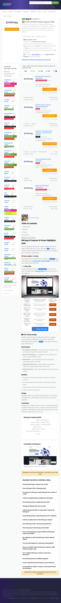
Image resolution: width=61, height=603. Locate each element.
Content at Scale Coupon (7, 263)
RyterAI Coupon (6, 234)
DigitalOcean (34, 598)
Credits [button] (40, 71)
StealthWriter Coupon (8, 133)
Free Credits (18, 11)
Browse (11, 11)
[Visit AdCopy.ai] (40, 286)
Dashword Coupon (7, 106)
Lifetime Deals (52, 11)
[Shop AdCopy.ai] (12, 22)
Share (52, 99)
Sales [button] (47, 71)
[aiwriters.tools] (6, 4)
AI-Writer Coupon (6, 172)
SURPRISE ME (11, 29)
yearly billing (36, 54)
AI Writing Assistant (53, 97)
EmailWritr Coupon (7, 243)
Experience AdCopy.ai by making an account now (36, 60)
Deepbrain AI (52, 7)
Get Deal (49, 89)
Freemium (33, 11)
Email (56, 99)
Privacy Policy (22, 590)
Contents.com (48, 6)
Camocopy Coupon (7, 201)
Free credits (28, 39)
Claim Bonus (48, 116)
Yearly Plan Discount (28, 97)
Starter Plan (26, 178)
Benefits (25, 229)
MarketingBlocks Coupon (8, 114)
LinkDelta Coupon (6, 100)
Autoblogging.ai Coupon (8, 143)
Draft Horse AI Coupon (8, 151)
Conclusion (26, 235)
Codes (44, 11)
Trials (39, 11)
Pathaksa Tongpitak (54, 598)
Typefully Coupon (6, 278)
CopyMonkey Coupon (7, 80)
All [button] (25, 71)
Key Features (26, 226)
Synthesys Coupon (7, 185)
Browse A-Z (6, 293)
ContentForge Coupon (8, 91)
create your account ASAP (41, 261)
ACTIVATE (52, 304)
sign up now (40, 271)
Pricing (25, 232)
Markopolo (42, 7)
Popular (4, 11)
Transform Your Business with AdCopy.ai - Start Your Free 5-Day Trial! (44, 132)
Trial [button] (54, 71)
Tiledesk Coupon (6, 249)
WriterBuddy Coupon (7, 255)
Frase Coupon (6, 193)
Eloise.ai (47, 5)
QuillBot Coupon (6, 207)
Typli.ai (50, 5)
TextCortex (38, 5)
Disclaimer (28, 590)
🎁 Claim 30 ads (40, 329)
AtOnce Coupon (6, 269)
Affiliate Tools (7, 16)
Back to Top (55, 600)
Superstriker (12, 598)
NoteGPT (37, 7)
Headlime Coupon (6, 218)
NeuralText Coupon (7, 178)
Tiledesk (47, 7)
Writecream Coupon (7, 226)
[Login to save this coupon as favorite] (49, 92)
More (47, 86)
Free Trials (34, 123)
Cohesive (43, 5)
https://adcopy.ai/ (45, 420)
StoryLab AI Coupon (7, 161)
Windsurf (24, 598)
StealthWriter (36, 6)
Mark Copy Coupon (7, 123)
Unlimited (26, 11)
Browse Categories (8, 290)
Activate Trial (49, 144)
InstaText (53, 6)
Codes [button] (32, 71)
